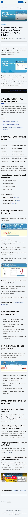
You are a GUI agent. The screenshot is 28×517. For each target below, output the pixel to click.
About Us (17, 514)
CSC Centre (9, 452)
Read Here (14, 203)
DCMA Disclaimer (12, 513)
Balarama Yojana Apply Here (11, 124)
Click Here (16, 197)
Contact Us (21, 2)
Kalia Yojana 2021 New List (10, 121)
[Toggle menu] (26, 2)
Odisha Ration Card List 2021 (18, 490)
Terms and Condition (22, 513)
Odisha (7, 8)
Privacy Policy (4, 513)
